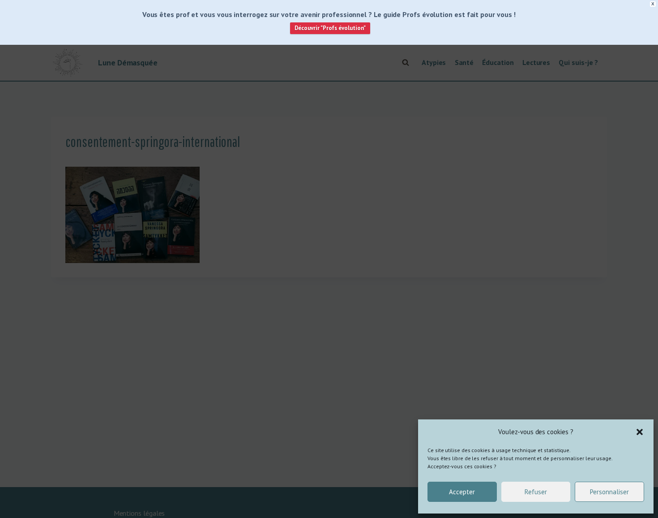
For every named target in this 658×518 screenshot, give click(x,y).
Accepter (462, 492)
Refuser (536, 492)
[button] (639, 431)
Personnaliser (609, 492)
